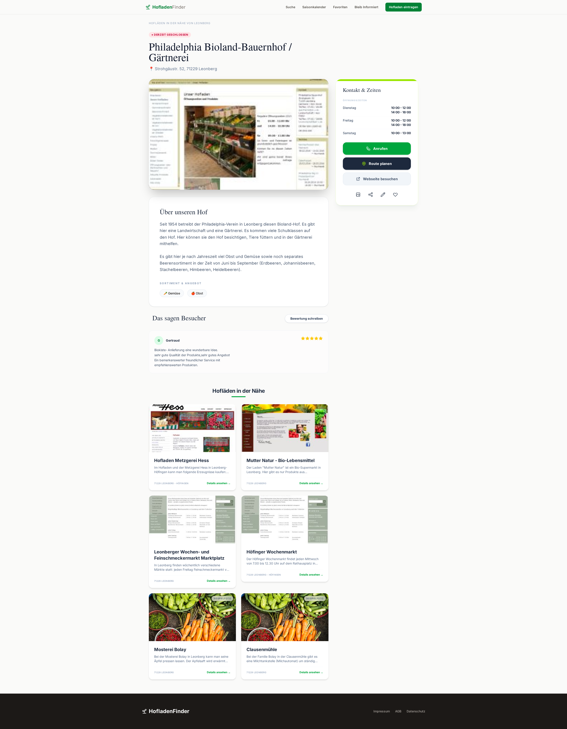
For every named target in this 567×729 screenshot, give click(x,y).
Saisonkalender (314, 7)
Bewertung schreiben (306, 318)
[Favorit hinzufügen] (395, 195)
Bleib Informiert (366, 7)
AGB (398, 711)
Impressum (381, 711)
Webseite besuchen (380, 179)
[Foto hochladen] (358, 195)
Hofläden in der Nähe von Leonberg (180, 23)
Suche (290, 7)
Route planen (380, 163)
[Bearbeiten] (383, 195)
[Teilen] (371, 195)
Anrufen (380, 148)
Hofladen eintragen (403, 7)
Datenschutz (416, 711)
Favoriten (340, 7)
